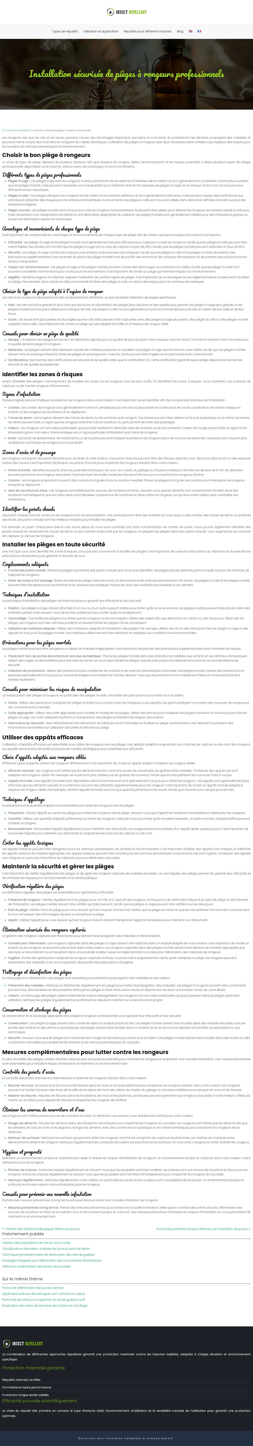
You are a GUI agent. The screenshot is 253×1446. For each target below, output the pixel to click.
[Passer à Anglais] (190, 31)
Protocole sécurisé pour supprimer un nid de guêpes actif (43, 1300)
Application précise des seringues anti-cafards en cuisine (43, 1294)
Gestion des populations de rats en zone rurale (36, 1243)
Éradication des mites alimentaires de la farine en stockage (44, 1305)
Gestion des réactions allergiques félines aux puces (43, 1229)
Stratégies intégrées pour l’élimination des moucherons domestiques (51, 1260)
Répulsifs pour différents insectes (148, 31)
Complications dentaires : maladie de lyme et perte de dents (46, 1249)
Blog (180, 31)
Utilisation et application (101, 31)
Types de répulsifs (65, 31)
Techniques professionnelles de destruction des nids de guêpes (48, 1255)
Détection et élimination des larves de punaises (36, 1266)
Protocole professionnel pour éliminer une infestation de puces (202, 1229)
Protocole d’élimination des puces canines (33, 1288)
